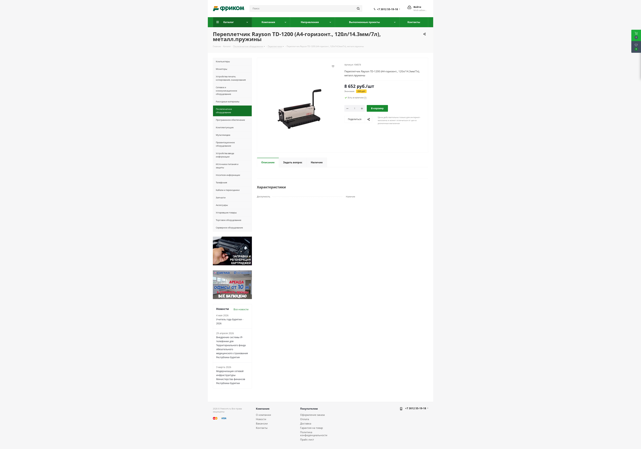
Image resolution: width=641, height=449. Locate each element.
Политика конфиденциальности (313, 433)
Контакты (262, 427)
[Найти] (358, 8)
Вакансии (262, 423)
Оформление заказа (312, 414)
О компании (263, 414)
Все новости (241, 309)
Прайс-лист (307, 439)
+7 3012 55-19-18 (387, 9)
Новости (261, 419)
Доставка (305, 423)
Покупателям (309, 408)
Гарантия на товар (311, 427)
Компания (262, 408)
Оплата (304, 419)
